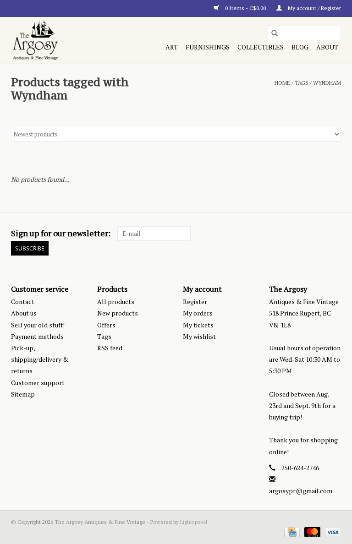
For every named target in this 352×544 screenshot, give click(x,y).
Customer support (38, 382)
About (327, 47)
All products (115, 301)
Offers (106, 325)
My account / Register (313, 8)
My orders (198, 313)
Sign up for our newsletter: (60, 233)
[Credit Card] (291, 531)
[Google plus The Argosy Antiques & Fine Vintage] (317, 233)
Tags (301, 82)
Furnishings (208, 47)
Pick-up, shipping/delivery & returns (39, 359)
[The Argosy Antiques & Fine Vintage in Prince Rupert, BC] (60, 40)
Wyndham (327, 82)
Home (282, 82)
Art (171, 47)
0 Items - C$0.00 (245, 8)
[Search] (274, 33)
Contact (22, 301)
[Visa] (331, 531)
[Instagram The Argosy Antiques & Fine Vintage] (333, 233)
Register (195, 301)
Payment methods (37, 336)
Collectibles (260, 47)
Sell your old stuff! (38, 325)
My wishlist (199, 336)
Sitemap (23, 394)
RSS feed (109, 347)
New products (117, 313)
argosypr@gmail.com (300, 490)
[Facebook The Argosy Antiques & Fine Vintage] (301, 233)
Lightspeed (193, 521)
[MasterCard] (311, 531)
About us (24, 313)
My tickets (198, 325)
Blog (300, 47)
